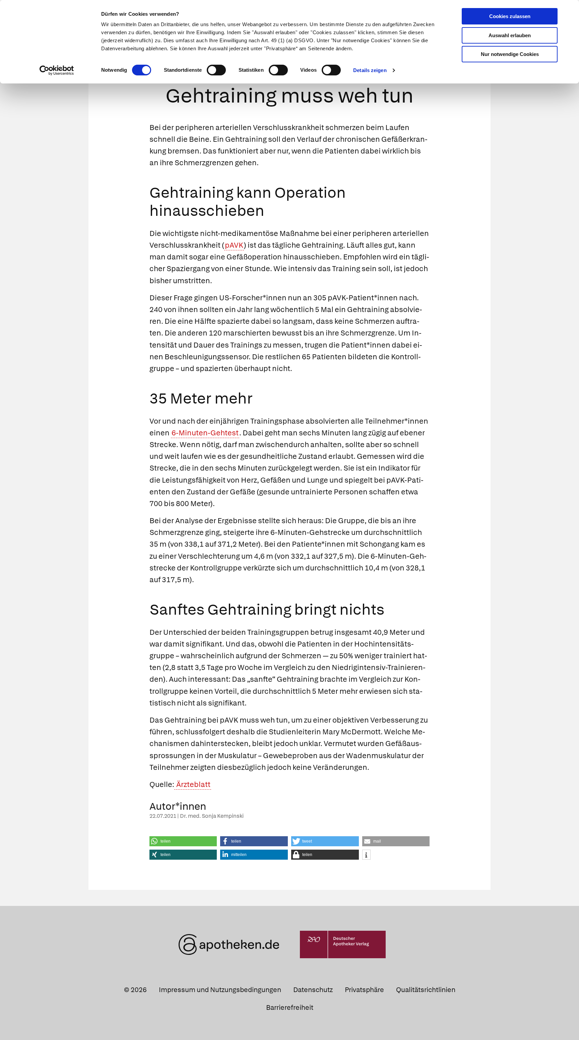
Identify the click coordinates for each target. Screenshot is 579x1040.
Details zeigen (369, 70)
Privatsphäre (364, 989)
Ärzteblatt (192, 784)
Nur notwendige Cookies (510, 54)
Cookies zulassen (509, 16)
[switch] (216, 70)
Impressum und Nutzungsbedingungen (220, 989)
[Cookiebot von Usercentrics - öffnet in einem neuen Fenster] (56, 70)
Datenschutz (313, 989)
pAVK (234, 245)
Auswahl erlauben (510, 35)
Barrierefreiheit (289, 1007)
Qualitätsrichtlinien (425, 989)
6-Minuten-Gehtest (205, 433)
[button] (183, 841)
